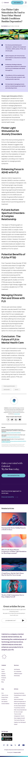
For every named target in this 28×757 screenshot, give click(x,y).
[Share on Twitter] (12, 419)
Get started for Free (13, 475)
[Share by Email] (19, 419)
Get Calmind (17, 2)
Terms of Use (4, 695)
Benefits (3, 675)
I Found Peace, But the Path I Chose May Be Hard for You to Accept (20, 710)
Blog (2, 682)
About (3, 671)
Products (3, 677)
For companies (17, 671)
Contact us (4, 699)
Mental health (7, 389)
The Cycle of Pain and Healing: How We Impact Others (20, 722)
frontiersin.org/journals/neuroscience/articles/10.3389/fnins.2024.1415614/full (13, 442)
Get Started (17, 669)
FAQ (2, 693)
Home (2, 669)
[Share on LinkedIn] (15, 419)
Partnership (17, 675)
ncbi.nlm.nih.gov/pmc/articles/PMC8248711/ (10, 437)
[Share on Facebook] (8, 419)
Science (16, 389)
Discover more (17, 413)
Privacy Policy (4, 697)
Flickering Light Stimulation (9, 386)
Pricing (3, 679)
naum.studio (17, 752)
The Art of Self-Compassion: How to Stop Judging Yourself (19, 716)
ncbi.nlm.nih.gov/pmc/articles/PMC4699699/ (11, 432)
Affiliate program (18, 673)
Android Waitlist (5, 703)
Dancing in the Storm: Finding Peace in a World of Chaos (20, 695)
